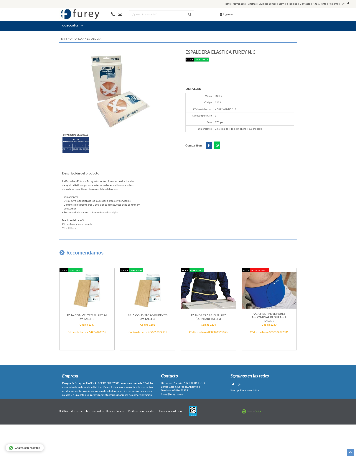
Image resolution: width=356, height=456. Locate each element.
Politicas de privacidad (141, 410)
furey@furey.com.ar (172, 394)
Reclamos (334, 3)
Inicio (63, 38)
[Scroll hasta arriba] (350, 452)
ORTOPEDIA (77, 38)
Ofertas (252, 3)
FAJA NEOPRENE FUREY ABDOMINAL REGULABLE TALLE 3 (269, 317)
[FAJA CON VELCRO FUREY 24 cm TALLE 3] (87, 290)
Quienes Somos (267, 3)
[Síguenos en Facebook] (348, 4)
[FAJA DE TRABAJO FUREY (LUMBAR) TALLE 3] (208, 290)
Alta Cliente (319, 3)
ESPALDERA (94, 38)
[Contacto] (116, 14)
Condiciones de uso (170, 410)
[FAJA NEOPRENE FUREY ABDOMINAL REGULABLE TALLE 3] (269, 290)
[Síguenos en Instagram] (343, 4)
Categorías (70, 25)
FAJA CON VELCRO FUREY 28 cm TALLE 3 (147, 316)
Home (227, 3)
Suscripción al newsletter (244, 390)
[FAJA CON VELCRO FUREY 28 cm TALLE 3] (147, 290)
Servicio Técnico (288, 3)
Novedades (239, 3)
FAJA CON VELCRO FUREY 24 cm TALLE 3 (87, 316)
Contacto (305, 3)
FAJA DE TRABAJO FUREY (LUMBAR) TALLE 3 (208, 316)
